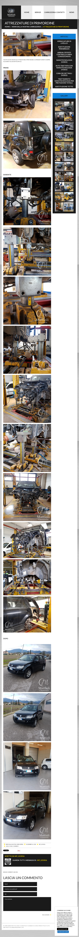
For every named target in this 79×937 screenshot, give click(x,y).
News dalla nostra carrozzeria (26, 27)
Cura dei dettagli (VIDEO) (64, 74)
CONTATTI (60, 12)
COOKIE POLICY (24, 925)
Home (26, 12)
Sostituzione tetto (64, 86)
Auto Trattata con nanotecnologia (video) (64, 68)
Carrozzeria (49, 12)
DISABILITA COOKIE (33, 925)
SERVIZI (38, 12)
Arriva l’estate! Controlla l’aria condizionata (64, 54)
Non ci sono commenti (12, 846)
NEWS (71, 12)
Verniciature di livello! (64, 42)
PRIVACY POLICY (43, 925)
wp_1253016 (42, 844)
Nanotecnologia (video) (64, 61)
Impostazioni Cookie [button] (62, 929)
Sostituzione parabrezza (64, 48)
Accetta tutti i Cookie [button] (63, 931)
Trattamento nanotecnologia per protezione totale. (64, 81)
